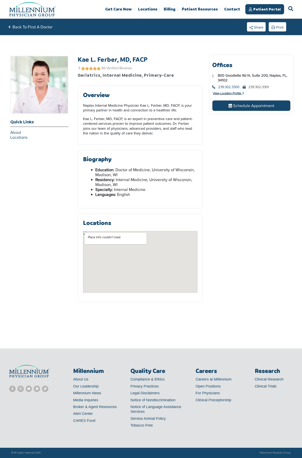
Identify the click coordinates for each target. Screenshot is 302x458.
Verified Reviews (119, 68)
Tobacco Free (141, 425)
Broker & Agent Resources (95, 407)
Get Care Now (118, 9)
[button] (256, 27)
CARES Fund (84, 421)
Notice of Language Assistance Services (155, 409)
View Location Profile (227, 93)
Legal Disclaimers (145, 393)
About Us (80, 379)
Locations (147, 9)
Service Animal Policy (148, 418)
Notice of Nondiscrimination (152, 400)
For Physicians (208, 393)
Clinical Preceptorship (213, 400)
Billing (169, 9)
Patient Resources (200, 9)
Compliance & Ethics (147, 379)
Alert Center (83, 414)
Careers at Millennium (214, 379)
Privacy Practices (144, 386)
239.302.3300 (228, 87)
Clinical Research (269, 379)
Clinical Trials (266, 386)
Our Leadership (86, 386)
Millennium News (87, 393)
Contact (232, 9)
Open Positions (208, 386)
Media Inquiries (85, 400)
